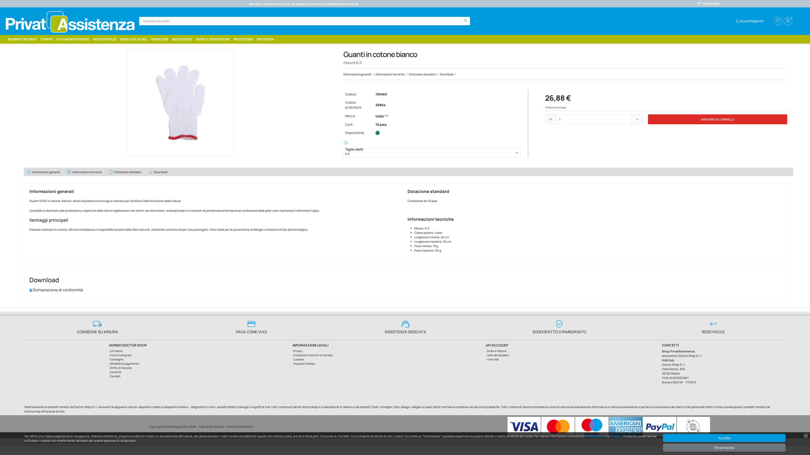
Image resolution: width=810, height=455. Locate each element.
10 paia (381, 124)
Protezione (243, 39)
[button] (516, 153)
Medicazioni (182, 39)
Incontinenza (104, 39)
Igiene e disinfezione (213, 39)
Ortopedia (265, 39)
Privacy (615, 436)
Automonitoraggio (72, 39)
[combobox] (428, 153)
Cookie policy (595, 436)
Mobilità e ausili (133, 39)
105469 (381, 94)
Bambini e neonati (22, 39)
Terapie (46, 39)
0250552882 (711, 4)
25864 (380, 105)
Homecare (159, 39)
